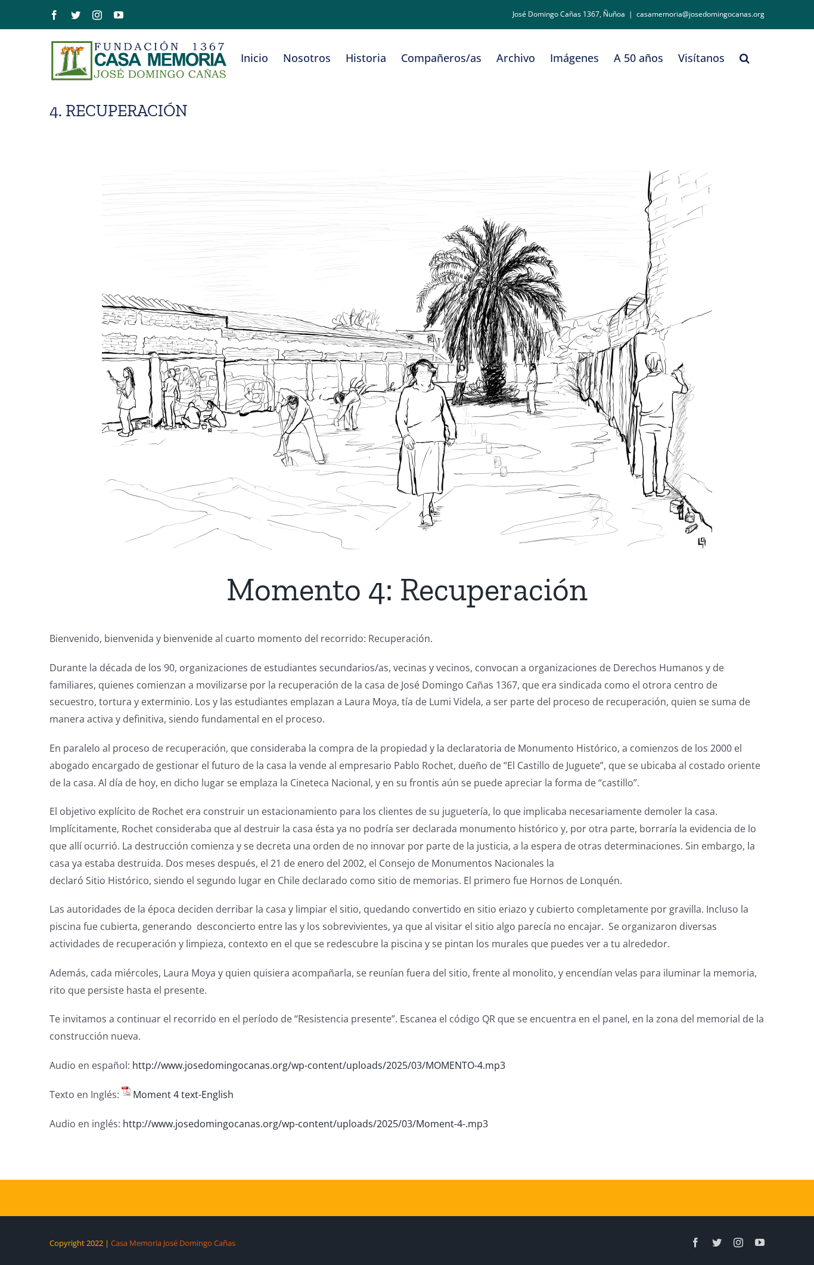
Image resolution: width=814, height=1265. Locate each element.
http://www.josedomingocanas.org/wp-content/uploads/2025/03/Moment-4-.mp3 (304, 1123)
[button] (745, 57)
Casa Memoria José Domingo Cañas (173, 1243)
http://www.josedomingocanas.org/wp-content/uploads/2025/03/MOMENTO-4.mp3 (318, 1065)
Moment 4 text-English (183, 1094)
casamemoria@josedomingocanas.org (700, 14)
